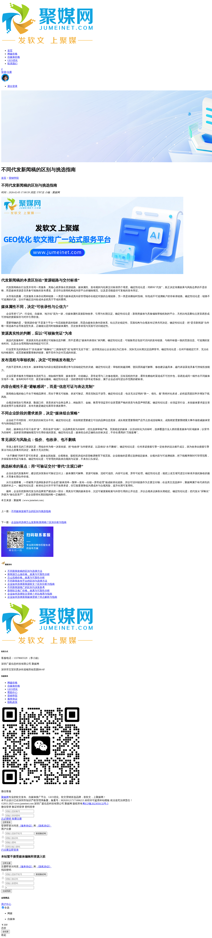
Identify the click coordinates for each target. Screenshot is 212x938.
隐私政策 (12, 702)
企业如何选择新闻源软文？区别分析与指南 (31, 584)
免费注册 (17, 818)
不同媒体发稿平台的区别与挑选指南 (31, 511)
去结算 (5, 931)
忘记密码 (6, 818)
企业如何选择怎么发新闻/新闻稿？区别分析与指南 (38, 522)
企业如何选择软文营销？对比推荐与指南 (29, 593)
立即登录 (6, 822)
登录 (3, 72)
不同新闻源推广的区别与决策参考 (26, 587)
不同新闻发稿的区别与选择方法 (24, 571)
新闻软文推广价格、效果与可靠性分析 (28, 590)
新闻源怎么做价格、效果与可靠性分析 (28, 574)
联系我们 (12, 63)
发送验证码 (41, 833)
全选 (6, 907)
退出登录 (12, 86)
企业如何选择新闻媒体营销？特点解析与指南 (32, 597)
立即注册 (6, 863)
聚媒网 (5, 797)
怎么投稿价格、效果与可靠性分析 (26, 577)
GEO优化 (12, 60)
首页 (9, 50)
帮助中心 (12, 692)
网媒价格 (12, 53)
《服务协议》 (26, 825)
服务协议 (12, 699)
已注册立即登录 (10, 850)
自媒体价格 (13, 57)
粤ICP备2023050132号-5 (95, 803)
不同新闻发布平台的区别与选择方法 (27, 580)
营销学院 (14, 178)
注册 (9, 72)
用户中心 (6, 904)
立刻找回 (6, 891)
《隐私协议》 (44, 825)
